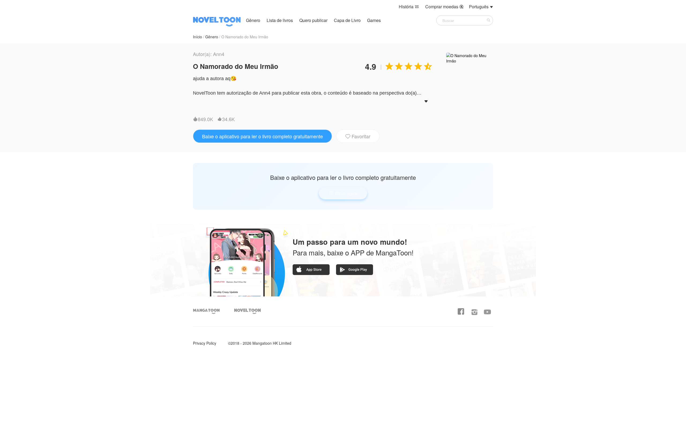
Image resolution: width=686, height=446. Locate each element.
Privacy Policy (204, 343)
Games (374, 20)
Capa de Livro (348, 20)
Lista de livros (280, 20)
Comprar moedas (444, 6)
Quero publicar (314, 20)
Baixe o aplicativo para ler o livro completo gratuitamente (262, 136)
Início (197, 36)
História (409, 6)
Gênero (253, 20)
